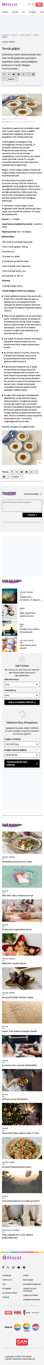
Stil (23, 12)
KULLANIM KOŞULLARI (32, 1284)
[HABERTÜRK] (39, 5)
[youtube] (18, 1267)
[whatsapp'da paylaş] (23, 74)
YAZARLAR (6, 1275)
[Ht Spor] (26, 1312)
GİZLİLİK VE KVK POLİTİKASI (29, 1289)
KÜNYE (26, 1275)
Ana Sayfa (6, 35)
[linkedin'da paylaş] (19, 74)
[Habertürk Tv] (17, 1312)
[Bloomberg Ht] (35, 1312)
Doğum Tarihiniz (12, 739)
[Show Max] (35, 1327)
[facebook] (3, 1267)
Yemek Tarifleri (25, 35)
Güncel (14, 35)
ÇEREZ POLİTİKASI (30, 1295)
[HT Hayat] (22, 1258)
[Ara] (29, 4)
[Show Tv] (17, 1327)
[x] (8, 1267)
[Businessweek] (8, 1327)
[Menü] (32, 4)
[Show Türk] (26, 1327)
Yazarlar (5, 12)
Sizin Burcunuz (11, 679)
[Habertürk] (8, 1312)
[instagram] (13, 1267)
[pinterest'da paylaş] (33, 74)
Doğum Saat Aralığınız (15, 750)
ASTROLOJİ (7, 1280)
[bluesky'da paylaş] (14, 74)
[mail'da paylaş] (28, 74)
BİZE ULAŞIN (28, 1280)
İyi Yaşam (32, 12)
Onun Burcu (10, 690)
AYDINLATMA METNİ (31, 1299)
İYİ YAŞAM (6, 1288)
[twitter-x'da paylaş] (9, 74)
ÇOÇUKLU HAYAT (9, 1293)
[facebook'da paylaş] (4, 74)
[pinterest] (24, 1267)
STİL (4, 1284)
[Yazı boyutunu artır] (4, 79)
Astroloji (15, 12)
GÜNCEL (5, 1297)
